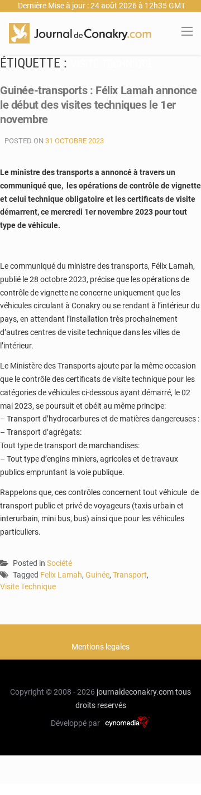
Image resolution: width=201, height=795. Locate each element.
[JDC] (80, 32)
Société (59, 563)
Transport (130, 574)
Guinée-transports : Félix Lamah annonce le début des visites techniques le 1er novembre (98, 105)
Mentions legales (100, 646)
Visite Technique (28, 586)
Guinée (97, 574)
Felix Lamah (61, 574)
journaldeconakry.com (135, 691)
